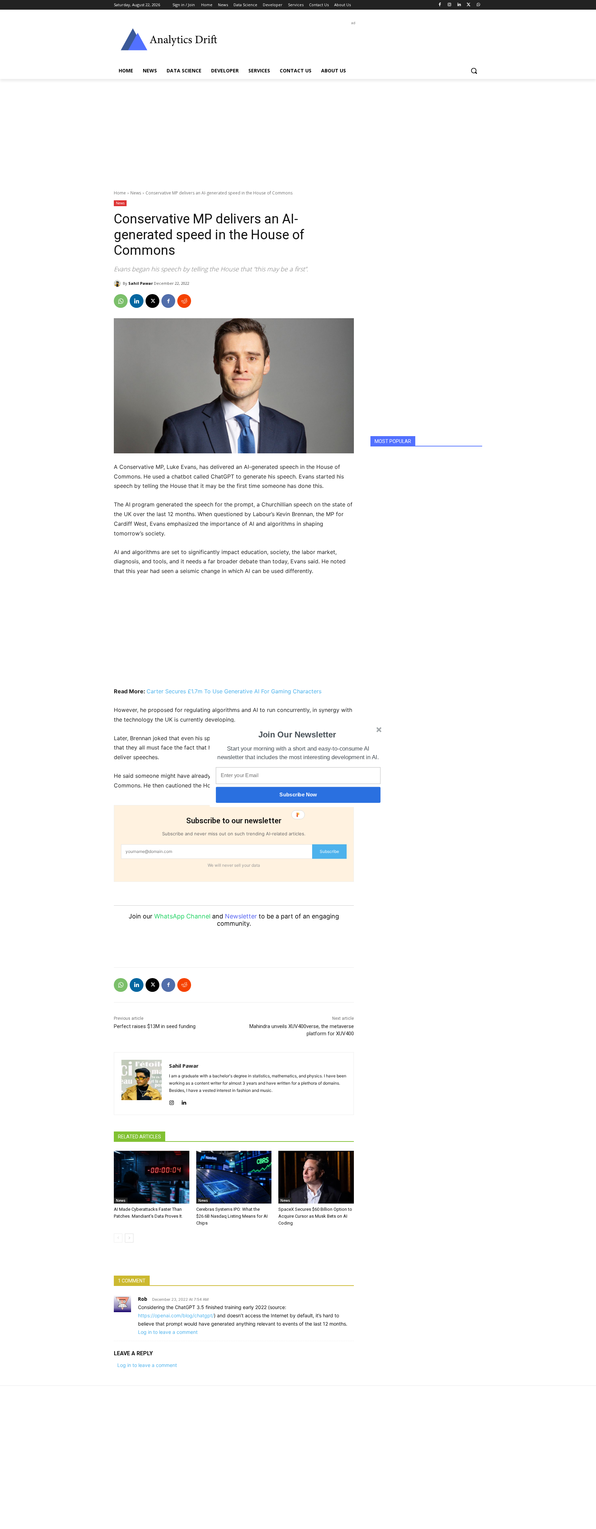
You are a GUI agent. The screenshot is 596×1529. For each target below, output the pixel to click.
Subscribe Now (298, 794)
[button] (297, 734)
